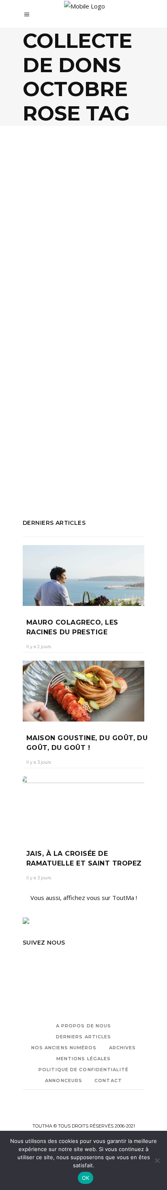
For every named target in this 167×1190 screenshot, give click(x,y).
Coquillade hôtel (85, 385)
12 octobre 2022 (85, 294)
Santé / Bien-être (58, 235)
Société (98, 235)
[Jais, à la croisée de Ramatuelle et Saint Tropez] (83, 806)
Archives (122, 1047)
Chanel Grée (43, 294)
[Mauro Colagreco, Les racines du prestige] (83, 575)
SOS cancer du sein (49, 462)
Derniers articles (83, 1037)
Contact (108, 1080)
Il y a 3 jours (38, 762)
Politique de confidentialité (83, 1069)
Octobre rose (72, 451)
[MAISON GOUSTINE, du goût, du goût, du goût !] (83, 691)
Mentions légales (83, 1058)
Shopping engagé (118, 451)
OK (86, 1178)
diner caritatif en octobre (89, 407)
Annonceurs (63, 1080)
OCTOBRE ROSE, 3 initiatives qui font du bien (80, 268)
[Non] (157, 1160)
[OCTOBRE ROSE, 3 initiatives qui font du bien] (83, 194)
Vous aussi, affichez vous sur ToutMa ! (83, 898)
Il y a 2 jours (38, 646)
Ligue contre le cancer (69, 440)
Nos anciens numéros (64, 1047)
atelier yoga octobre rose (58, 374)
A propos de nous (83, 1026)
